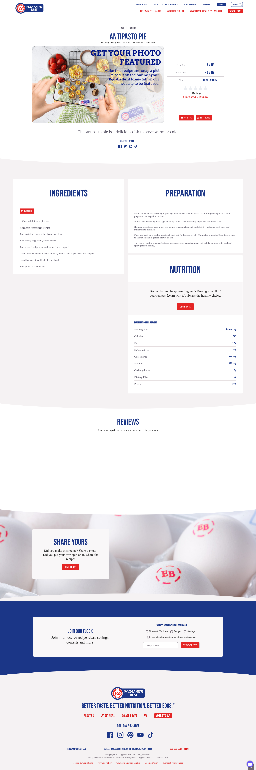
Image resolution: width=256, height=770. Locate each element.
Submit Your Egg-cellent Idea (166, 4)
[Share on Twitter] (125, 146)
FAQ (145, 716)
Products (144, 10)
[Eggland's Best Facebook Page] (110, 734)
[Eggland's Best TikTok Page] (150, 735)
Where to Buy (235, 10)
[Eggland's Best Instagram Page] (120, 734)
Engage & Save (141, 4)
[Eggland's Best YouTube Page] (140, 735)
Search (235, 4)
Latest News (108, 716)
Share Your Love (190, 4)
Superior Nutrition (176, 10)
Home (121, 27)
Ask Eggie (207, 4)
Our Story (219, 10)
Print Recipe (205, 118)
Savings (191, 631)
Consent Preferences (173, 762)
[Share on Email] (136, 146)
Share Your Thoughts (195, 96)
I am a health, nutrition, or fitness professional (173, 637)
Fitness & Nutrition (158, 631)
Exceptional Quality (199, 10)
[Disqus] (128, 467)
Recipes (158, 10)
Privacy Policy (105, 762)
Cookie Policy (151, 762)
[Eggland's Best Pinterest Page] (130, 734)
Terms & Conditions (83, 762)
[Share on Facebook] (120, 146)
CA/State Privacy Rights (128, 762)
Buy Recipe (188, 118)
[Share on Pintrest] (130, 146)
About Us (89, 716)
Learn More (185, 306)
